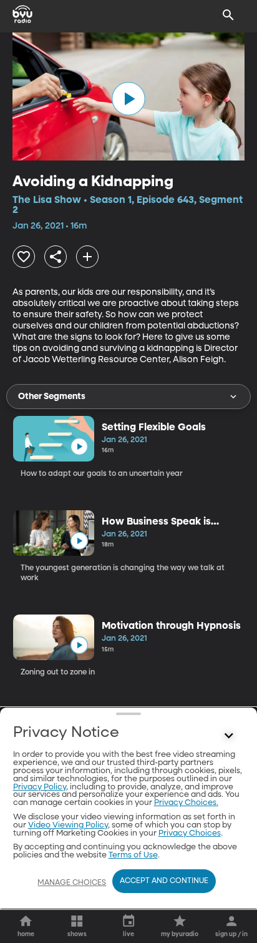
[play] (128, 99)
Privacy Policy (39, 787)
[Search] (228, 15)
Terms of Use (133, 855)
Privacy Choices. (186, 803)
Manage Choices (71, 883)
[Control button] (228, 735)
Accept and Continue (164, 881)
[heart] (23, 256)
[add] (87, 256)
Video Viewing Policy (68, 825)
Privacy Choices (189, 833)
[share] (55, 256)
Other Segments (51, 396)
